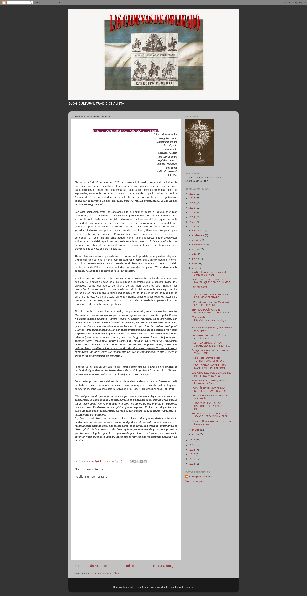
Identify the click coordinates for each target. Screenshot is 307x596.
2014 (192, 459)
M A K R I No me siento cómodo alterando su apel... (209, 273)
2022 (192, 212)
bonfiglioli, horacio (200, 476)
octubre (196, 240)
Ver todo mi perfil (194, 481)
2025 (192, 198)
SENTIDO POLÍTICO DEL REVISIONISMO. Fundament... (212, 311)
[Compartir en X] (138, 461)
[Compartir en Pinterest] (145, 461)
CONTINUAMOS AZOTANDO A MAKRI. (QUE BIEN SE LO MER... (212, 281)
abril (195, 268)
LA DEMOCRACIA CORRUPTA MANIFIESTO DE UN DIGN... (209, 367)
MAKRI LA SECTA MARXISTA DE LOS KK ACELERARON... (210, 296)
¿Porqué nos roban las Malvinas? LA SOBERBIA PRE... (210, 303)
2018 (192, 440)
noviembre (198, 235)
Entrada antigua (165, 566)
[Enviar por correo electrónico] (131, 461)
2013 (192, 463)
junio (195, 258)
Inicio (130, 566)
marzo (196, 430)
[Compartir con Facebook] (141, 461)
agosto (196, 249)
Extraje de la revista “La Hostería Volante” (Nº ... (210, 352)
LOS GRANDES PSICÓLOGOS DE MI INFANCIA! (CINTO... (211, 374)
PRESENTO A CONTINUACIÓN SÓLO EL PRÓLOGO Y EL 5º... (211, 415)
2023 (192, 208)
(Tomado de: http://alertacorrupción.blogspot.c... (212, 320)
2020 (192, 222)
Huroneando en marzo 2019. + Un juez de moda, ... (211, 336)
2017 (192, 445)
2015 (192, 454)
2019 (192, 226)
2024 (192, 203)
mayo (195, 263)
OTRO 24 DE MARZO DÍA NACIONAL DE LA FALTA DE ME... (209, 406)
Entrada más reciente (90, 566)
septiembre (199, 244)
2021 (192, 217)
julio (194, 254)
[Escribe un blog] (134, 461)
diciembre (198, 230)
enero (196, 434)
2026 (192, 194)
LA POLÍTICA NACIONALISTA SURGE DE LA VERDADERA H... (211, 389)
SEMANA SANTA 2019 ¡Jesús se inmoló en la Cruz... (210, 382)
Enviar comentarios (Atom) (105, 573)
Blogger (189, 587)
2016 (192, 449)
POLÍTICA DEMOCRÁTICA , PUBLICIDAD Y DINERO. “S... (211, 344)
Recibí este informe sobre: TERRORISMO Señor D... (208, 359)
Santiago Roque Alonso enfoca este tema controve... (212, 422)
